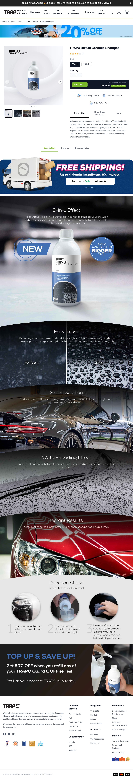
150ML (86, 64)
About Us (72, 750)
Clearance (89, 12)
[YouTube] (9, 734)
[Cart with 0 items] (127, 12)
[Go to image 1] (31, 106)
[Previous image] (7, 82)
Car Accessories (73, 12)
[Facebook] (4, 734)
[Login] (119, 12)
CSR (70, 746)
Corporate (94, 711)
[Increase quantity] (80, 75)
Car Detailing (57, 12)
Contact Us (73, 726)
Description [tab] (49, 148)
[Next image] (60, 82)
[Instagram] (13, 734)
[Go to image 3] (34, 106)
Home (4, 22)
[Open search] (111, 12)
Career (93, 719)
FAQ (119, 113)
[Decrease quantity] (72, 75)
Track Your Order (75, 722)
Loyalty (72, 742)
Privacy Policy (118, 752)
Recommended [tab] (82, 148)
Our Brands (101, 12)
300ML (75, 64)
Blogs (114, 718)
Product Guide (75, 714)
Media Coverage (118, 730)
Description (79, 113)
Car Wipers (47, 12)
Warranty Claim (75, 731)
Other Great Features (99, 113)
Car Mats (24, 12)
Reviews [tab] (65, 148)
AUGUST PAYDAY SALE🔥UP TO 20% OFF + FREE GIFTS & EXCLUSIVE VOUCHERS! (66, 3)
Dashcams (35, 12)
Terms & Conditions (120, 741)
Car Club (93, 715)
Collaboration (96, 723)
